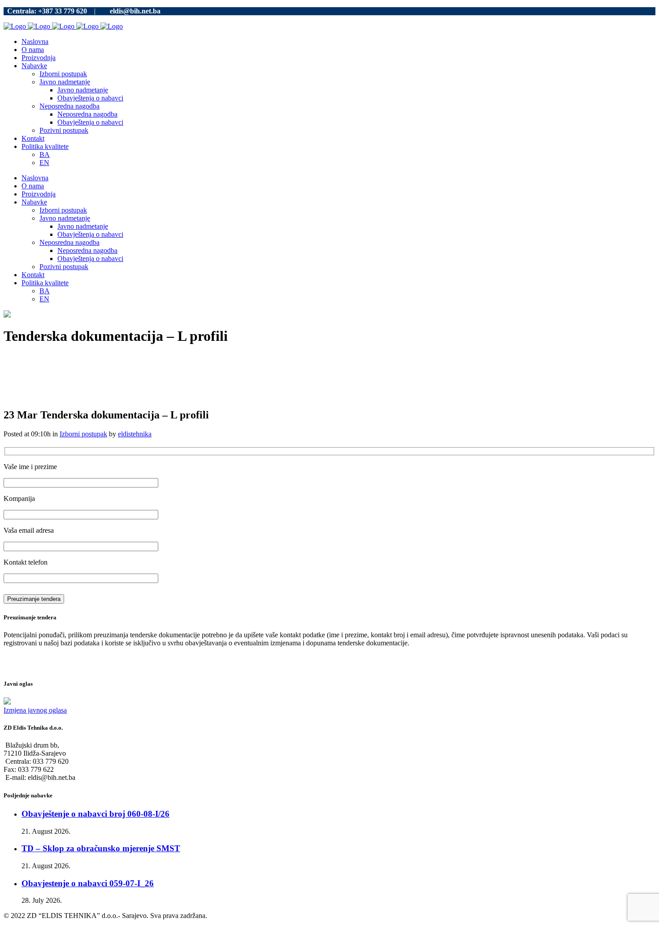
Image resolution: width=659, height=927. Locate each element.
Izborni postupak (83, 434)
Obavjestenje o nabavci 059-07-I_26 (88, 883)
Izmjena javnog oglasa (35, 710)
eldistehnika (135, 434)
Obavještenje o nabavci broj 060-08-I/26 (95, 813)
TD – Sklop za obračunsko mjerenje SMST (101, 848)
